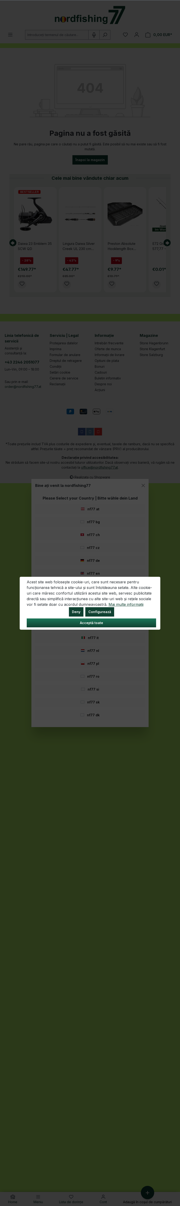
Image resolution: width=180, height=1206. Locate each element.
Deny (76, 612)
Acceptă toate (91, 623)
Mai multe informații (126, 604)
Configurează (99, 612)
